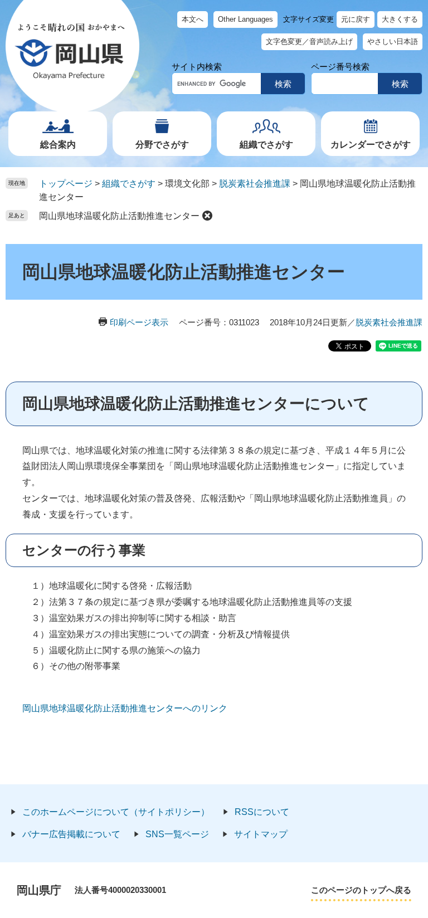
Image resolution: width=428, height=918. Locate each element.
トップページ (66, 183)
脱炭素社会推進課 (254, 183)
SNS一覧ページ (177, 834)
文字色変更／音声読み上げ (309, 41)
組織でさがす (266, 144)
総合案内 (58, 144)
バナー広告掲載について (71, 834)
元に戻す (355, 19)
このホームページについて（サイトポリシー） (116, 812)
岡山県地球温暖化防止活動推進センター (119, 216)
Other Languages (245, 19)
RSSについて (262, 812)
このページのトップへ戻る (361, 890)
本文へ (192, 19)
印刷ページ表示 (139, 322)
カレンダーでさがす (370, 144)
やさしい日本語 (392, 41)
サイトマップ (261, 834)
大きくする (400, 19)
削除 (207, 216)
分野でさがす (162, 144)
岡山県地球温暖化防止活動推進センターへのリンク (124, 708)
